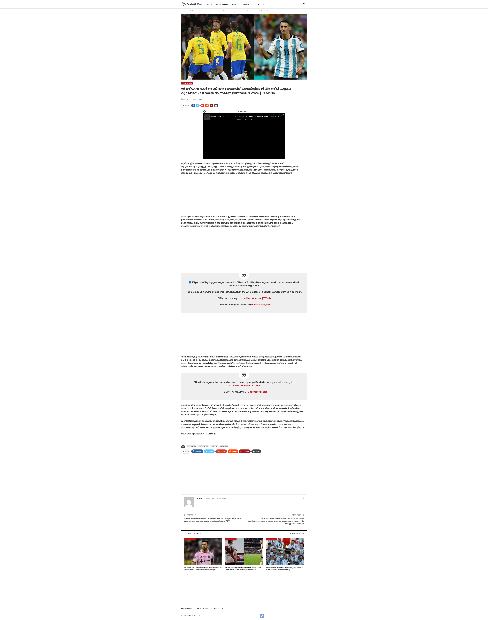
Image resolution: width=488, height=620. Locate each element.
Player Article (258, 4)
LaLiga (246, 4)
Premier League (221, 4)
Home (209, 4)
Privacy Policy (186, 608)
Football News (187, 83)
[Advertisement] (244, 196)
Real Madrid (224, 446)
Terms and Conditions (203, 608)
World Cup (235, 4)
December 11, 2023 (257, 392)
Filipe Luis (214, 446)
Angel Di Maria (191, 446)
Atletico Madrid (203, 446)
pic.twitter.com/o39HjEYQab (255, 298)
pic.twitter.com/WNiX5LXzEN (244, 385)
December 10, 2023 (261, 305)
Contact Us (218, 608)
